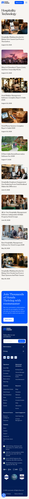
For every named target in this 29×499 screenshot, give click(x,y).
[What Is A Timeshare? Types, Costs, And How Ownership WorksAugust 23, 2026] (14, 62)
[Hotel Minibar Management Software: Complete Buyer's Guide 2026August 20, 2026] (14, 91)
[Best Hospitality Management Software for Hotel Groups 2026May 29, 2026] (14, 237)
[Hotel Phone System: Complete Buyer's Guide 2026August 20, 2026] (14, 120)
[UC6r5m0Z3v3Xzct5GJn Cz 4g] (8, 357)
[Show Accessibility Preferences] (4, 495)
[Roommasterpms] (4, 357)
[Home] (5, 2)
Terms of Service (18, 493)
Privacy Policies (7, 493)
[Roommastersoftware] (12, 357)
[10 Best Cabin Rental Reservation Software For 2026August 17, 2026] (14, 148)
